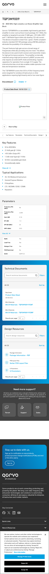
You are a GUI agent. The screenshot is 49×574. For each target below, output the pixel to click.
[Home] (3, 11)
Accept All (24, 570)
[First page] (33, 318)
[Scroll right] (46, 135)
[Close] (45, 534)
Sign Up (9, 463)
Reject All (24, 563)
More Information (19, 552)
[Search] (36, 275)
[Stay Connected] (3, 512)
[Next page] (40, 318)
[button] (16, 81)
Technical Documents (30, 135)
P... (8, 12)
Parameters (18, 135)
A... (13, 12)
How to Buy (13, 127)
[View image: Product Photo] (24, 106)
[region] (24, 552)
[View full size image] (44, 117)
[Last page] (43, 318)
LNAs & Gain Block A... (24, 12)
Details (21, 82)
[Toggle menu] (45, 4)
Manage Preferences (24, 556)
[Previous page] (36, 318)
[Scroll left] (2, 135)
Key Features (10, 135)
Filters (42, 275)
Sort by (41, 285)
